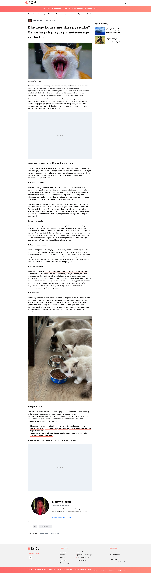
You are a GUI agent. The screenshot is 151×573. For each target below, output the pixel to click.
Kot (35, 526)
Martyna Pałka (38, 20)
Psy (44, 8)
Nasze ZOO (67, 8)
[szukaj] (125, 3)
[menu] (30, 557)
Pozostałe (88, 8)
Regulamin (121, 570)
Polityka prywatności (99, 570)
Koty (48, 8)
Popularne (55, 533)
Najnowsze (32, 533)
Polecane (44, 533)
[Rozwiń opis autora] (70, 513)
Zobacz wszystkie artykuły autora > (64, 518)
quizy (95, 8)
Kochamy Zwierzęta (37, 421)
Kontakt (111, 570)
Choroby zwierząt (45, 526)
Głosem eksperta (77, 8)
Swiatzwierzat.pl (33, 14)
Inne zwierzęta (57, 8)
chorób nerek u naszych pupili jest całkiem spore (66, 271)
